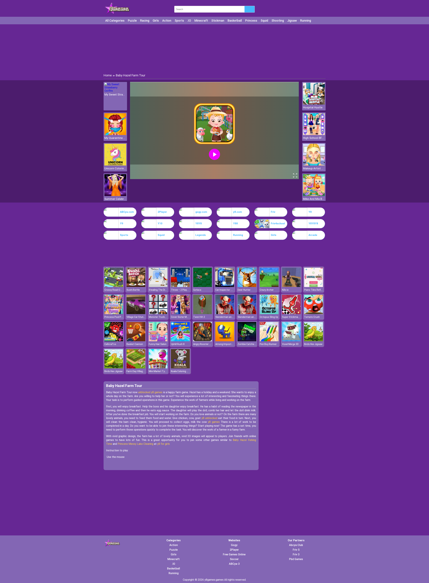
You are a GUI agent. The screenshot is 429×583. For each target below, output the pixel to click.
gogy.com (201, 211)
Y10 (160, 223)
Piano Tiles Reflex (313, 289)
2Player (162, 211)
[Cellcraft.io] (113, 340)
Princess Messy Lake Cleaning (135, 443)
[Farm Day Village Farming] (136, 367)
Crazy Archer (267, 289)
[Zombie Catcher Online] (247, 340)
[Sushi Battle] (136, 286)
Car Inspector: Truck (226, 289)
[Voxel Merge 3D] (291, 340)
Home (108, 75)
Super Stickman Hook (293, 317)
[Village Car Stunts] (136, 313)
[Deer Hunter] (247, 286)
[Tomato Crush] (313, 313)
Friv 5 (296, 549)
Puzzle (132, 20)
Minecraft (201, 20)
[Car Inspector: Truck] (224, 286)
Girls (156, 20)
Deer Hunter (244, 289)
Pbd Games (296, 559)
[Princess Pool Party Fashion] (113, 313)
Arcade (313, 235)
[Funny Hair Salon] (158, 340)
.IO (189, 20)
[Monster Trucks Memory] (158, 313)
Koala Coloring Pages (182, 371)
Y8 (310, 211)
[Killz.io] (291, 286)
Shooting (277, 20)
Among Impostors (225, 344)
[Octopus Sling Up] (269, 313)
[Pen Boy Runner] (269, 340)
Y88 (235, 223)
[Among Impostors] (224, 340)
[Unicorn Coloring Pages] (115, 164)
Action (166, 20)
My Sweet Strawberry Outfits (115, 94)
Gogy (234, 545)
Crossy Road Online (114, 289)
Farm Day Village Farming (140, 371)
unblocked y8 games (150, 392)
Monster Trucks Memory (162, 317)
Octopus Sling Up (269, 317)
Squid (264, 20)
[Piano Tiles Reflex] (313, 286)
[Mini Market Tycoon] (158, 367)
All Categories (115, 20)
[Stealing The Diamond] (158, 286)
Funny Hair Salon (157, 344)
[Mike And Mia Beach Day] (314, 195)
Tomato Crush (312, 317)
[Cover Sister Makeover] (180, 313)
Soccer (234, 559)
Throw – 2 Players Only (183, 289)
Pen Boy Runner (268, 344)
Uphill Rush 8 (178, 344)
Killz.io (285, 289)
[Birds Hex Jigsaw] (313, 340)
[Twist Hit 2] (202, 313)
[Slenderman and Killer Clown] (224, 313)
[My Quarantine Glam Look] (115, 134)
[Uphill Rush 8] (180, 340)
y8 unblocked (209, 418)
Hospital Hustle (312, 107)
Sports (179, 20)
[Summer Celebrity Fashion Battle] (115, 195)
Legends (200, 235)
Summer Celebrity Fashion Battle (115, 199)
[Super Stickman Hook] (291, 313)
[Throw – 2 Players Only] (180, 286)
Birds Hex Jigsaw (313, 344)
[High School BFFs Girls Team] (314, 134)
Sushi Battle (133, 289)
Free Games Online (234, 554)
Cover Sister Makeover (183, 317)
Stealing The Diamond (161, 289)
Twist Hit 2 (199, 317)
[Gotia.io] (202, 286)
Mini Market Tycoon (159, 371)
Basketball (235, 20)
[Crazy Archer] (269, 286)
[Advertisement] (214, 49)
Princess (251, 20)
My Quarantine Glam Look (115, 138)
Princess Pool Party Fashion (119, 317)
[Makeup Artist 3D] (314, 164)
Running (305, 20)
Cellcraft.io (110, 344)
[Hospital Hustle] (314, 103)
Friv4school (278, 223)
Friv (273, 211)
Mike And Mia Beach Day (314, 199)
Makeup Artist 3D (314, 168)
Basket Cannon (135, 344)
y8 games (213, 422)
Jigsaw (292, 20)
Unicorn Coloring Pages (115, 168)
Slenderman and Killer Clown (230, 317)
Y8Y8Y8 (313, 223)
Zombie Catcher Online (250, 344)
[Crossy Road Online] (113, 286)
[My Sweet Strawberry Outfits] (115, 90)
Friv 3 (296, 554)
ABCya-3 (234, 563)
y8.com (237, 211)
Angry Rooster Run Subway (207, 344)
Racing (144, 20)
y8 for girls (163, 443)
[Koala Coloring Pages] (180, 367)
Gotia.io (197, 289)
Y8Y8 (198, 223)
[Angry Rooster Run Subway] (202, 340)
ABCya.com (127, 211)
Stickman (217, 20)
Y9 (121, 223)
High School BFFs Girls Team (314, 138)
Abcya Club (296, 545)
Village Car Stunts (136, 317)
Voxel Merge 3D (290, 344)
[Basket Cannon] (136, 340)
